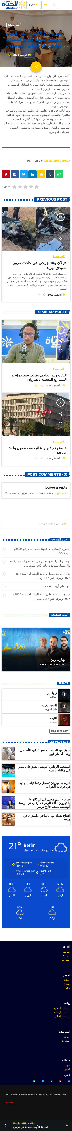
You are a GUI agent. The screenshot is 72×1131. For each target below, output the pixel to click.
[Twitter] (43, 1081)
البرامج (66, 955)
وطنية (67, 983)
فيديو (67, 1069)
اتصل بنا (65, 959)
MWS (12, 1102)
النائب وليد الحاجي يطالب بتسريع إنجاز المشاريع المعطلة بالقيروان (39, 377)
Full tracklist (60, 731)
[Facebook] (69, 1081)
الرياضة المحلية (62, 1008)
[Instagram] (52, 1081)
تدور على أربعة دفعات (57, 586)
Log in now (60, 493)
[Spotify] (34, 1081)
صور (67, 1065)
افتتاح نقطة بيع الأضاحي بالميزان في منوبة (46, 817)
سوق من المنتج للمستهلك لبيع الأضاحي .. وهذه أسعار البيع (43, 752)
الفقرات (65, 1040)
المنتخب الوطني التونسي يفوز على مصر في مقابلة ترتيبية (44, 768)
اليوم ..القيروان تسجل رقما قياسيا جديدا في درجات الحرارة (44, 785)
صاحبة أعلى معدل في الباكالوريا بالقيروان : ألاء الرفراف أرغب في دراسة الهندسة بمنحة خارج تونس (44, 803)
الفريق (66, 951)
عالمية (66, 988)
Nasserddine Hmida (56, 160)
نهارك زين (57, 659)
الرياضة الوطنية (62, 1012)
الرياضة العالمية (61, 1016)
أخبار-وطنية (14, 24)
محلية (67, 979)
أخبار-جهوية (59, 256)
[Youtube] (60, 1081)
